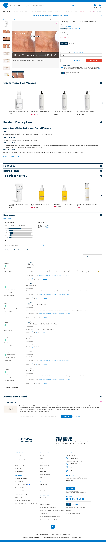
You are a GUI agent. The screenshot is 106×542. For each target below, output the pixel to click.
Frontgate (52, 534)
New (71, 11)
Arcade (42, 487)
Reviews (9, 215)
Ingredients (11, 171)
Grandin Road (66, 534)
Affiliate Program (20, 465)
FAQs (70, 471)
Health (56, 11)
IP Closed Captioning (21, 494)
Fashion (16, 11)
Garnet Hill (58, 534)
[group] (63, 32)
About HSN (18, 455)
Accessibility (18, 497)
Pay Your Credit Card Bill (73, 513)
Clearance (81, 11)
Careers (17, 462)
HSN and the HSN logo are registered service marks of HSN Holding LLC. (53, 537)
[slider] (35, 52)
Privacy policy (76, 416)
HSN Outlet (43, 471)
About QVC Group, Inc (21, 459)
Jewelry (45, 11)
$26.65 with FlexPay (79, 52)
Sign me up (70, 488)
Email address (69, 480)
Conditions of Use (20, 491)
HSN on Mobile (44, 459)
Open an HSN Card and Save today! (76, 507)
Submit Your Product (21, 471)
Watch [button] (12, 5)
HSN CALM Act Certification (48, 507)
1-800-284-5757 (74, 458)
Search (73, 5)
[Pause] (101, 16)
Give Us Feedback (45, 501)
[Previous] (5, 16)
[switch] (36, 55)
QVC (37, 534)
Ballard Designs (44, 534)
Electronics (33, 11)
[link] (100, 6)
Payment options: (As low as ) (72, 52)
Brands (42, 455)
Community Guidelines (21, 487)
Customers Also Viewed (20, 83)
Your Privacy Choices (21, 484)
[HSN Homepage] (3, 19)
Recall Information (45, 498)
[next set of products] (101, 102)
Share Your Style (45, 491)
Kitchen (50, 11)
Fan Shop (66, 11)
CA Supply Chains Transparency (24, 500)
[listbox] (81, 55)
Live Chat (72, 467)
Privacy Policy (19, 481)
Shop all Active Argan (65, 26)
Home (26, 11)
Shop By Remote (45, 465)
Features (9, 166)
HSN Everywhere (45, 474)
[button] (85, 6)
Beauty (39, 11)
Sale (76, 11)
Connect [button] (19, 5)
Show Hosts (18, 468)
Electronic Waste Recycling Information (26, 503)
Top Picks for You (15, 175)
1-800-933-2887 (74, 464)
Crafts (60, 11)
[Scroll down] (6, 77)
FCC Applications (45, 504)
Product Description (17, 122)
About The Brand (15, 396)
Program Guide (44, 462)
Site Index (43, 477)
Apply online (68, 74)
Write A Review (79, 28)
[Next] (99, 16)
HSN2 (41, 468)
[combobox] (50, 5)
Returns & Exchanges (21, 478)
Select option (63, 40)
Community (43, 484)
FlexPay (64, 35)
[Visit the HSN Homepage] (5, 7)
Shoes (21, 11)
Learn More (69, 510)
